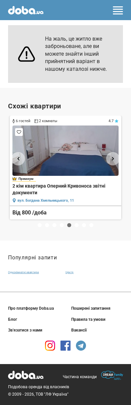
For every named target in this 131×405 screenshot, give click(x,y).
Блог (12, 319)
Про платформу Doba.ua (31, 308)
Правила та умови (88, 319)
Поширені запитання (91, 308)
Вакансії (79, 330)
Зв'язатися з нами (25, 330)
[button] (18, 158)
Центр (70, 272)
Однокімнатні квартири (23, 272)
